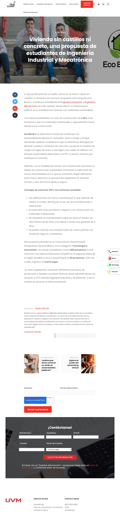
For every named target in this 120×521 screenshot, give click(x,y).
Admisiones (39, 504)
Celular (24, 443)
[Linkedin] (103, 4)
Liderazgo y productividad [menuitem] (30, 12)
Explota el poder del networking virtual (73, 364)
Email (77, 433)
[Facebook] (94, 4)
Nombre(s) (26, 433)
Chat (67, 507)
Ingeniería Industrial (71, 102)
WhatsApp (70, 510)
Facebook (29, 332)
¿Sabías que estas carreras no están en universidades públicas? (49, 365)
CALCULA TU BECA (86, 4)
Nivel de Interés (55, 443)
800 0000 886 (71, 504)
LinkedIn (37, 332)
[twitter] (15, 101)
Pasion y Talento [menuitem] (73, 4)
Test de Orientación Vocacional (48, 507)
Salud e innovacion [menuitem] (61, 4)
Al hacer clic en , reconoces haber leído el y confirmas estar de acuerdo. (60, 466)
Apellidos (52, 433)
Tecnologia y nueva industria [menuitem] (44, 4)
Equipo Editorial (42, 308)
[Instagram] (108, 4)
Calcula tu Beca (41, 510)
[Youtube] (99, 4)
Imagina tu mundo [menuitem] (28, 4)
